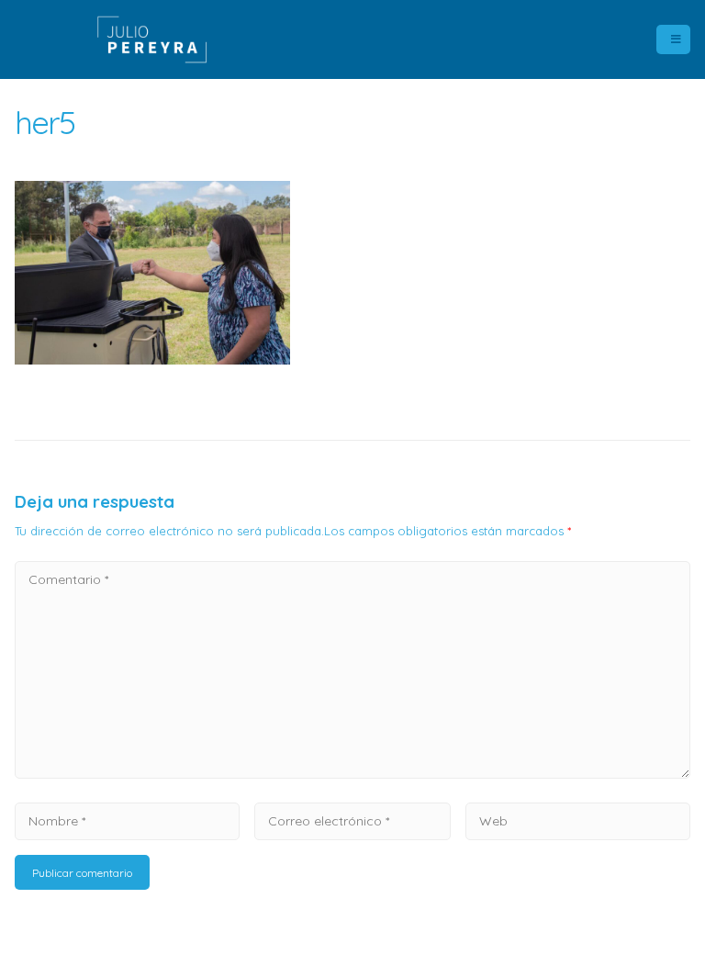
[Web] (577, 820)
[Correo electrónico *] (352, 820)
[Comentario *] (352, 773)
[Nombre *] (127, 820)
